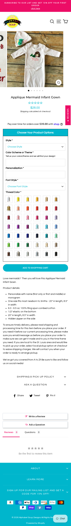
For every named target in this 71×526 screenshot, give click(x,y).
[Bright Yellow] (19, 198)
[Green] (19, 244)
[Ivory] (38, 244)
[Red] (47, 207)
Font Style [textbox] (12, 180)
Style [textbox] (9, 140)
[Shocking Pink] (38, 217)
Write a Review (37, 416)
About (35, 468)
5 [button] (40, 91)
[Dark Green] (28, 244)
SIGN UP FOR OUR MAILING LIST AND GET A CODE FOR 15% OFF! (35, 492)
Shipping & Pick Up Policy (35, 377)
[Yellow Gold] (38, 198)
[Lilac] (9, 226)
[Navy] (38, 235)
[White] (9, 198)
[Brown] (9, 253)
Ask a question (35, 384)
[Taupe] (57, 244)
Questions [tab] (30, 432)
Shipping (24, 111)
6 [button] (43, 91)
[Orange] (28, 207)
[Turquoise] (9, 235)
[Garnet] (57, 207)
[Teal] (47, 235)
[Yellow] (28, 198)
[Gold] (57, 198)
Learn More (35, 479)
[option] (35, 6)
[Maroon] (9, 217)
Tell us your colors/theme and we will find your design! (30, 156)
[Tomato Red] (38, 207)
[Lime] (9, 244)
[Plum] (28, 226)
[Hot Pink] (28, 217)
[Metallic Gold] (9, 207)
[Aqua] (47, 226)
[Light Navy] (28, 235)
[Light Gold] (47, 198)
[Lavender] (57, 217)
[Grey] (38, 253)
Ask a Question (37, 424)
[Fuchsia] (47, 217)
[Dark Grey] (47, 253)
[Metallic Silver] (19, 253)
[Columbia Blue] (57, 226)
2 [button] (32, 91)
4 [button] (37, 91)
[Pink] (19, 217)
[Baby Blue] (38, 226)
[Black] (57, 253)
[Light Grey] (28, 253)
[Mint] (57, 235)
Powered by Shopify (35, 523)
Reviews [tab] (8, 432)
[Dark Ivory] (47, 244)
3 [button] (35, 91)
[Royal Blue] (19, 235)
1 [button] (29, 91)
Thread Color (13, 192)
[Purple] (19, 226)
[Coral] (19, 207)
